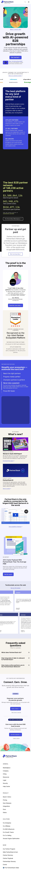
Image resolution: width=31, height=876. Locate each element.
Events (5, 864)
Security (5, 783)
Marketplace (6, 767)
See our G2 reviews (15, 588)
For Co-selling (7, 835)
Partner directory (8, 855)
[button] (29, 2)
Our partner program (9, 849)
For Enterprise (7, 823)
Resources (6, 777)
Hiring (4, 774)
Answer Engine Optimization (11, 838)
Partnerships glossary (9, 861)
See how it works (16, 712)
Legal (4, 780)
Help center (6, 786)
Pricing (5, 800)
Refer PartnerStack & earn (10, 852)
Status (5, 812)
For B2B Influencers (8, 829)
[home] (7, 2)
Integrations (6, 806)
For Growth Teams (8, 832)
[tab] (15, 373)
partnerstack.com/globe (8, 213)
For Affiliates (6, 826)
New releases (7, 803)
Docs (4, 809)
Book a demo (7, 797)
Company (6, 771)
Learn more (16, 738)
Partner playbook (8, 858)
